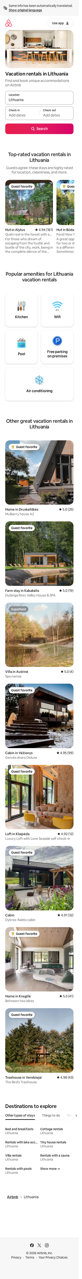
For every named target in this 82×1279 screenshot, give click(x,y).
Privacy (16, 1257)
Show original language (25, 10)
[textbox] (22, 115)
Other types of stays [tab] (20, 1115)
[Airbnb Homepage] (8, 23)
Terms (29, 1257)
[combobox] (39, 99)
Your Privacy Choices (53, 1257)
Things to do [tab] (51, 1115)
